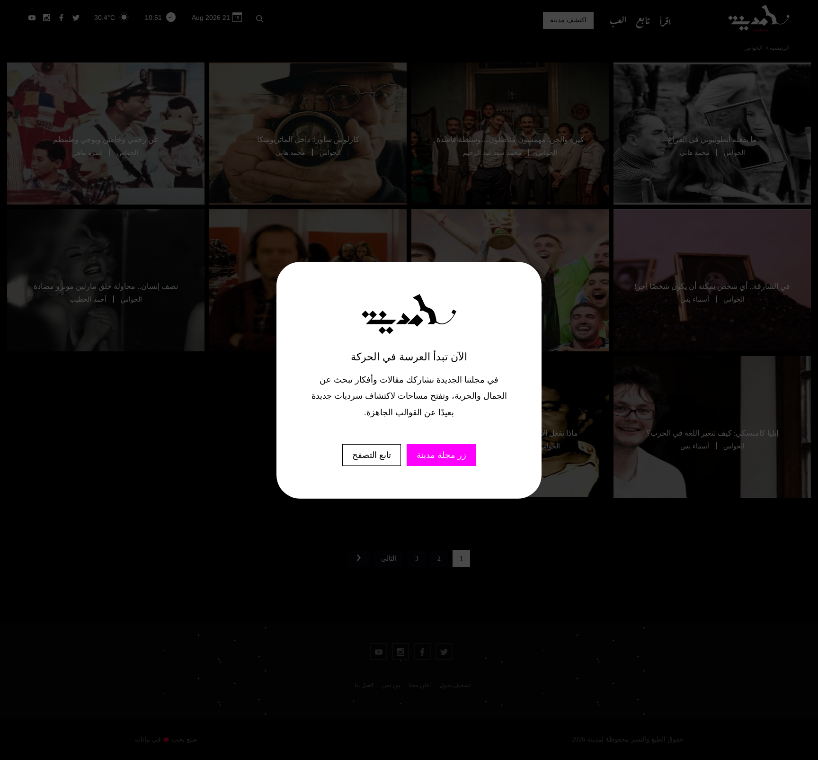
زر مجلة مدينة (441, 455)
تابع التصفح (371, 455)
